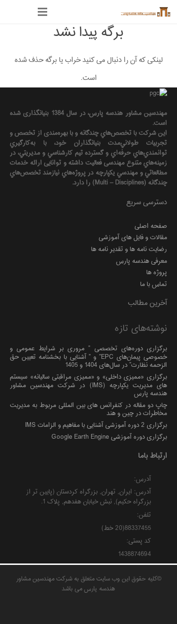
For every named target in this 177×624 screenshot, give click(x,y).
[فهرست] (42, 12)
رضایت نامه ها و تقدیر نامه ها (129, 249)
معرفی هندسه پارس (141, 261)
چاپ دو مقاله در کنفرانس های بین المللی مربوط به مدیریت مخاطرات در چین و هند (88, 409)
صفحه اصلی (151, 226)
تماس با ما (153, 284)
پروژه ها (156, 272)
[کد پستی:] (159, 542)
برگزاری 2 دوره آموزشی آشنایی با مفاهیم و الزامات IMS (96, 425)
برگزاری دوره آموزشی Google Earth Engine (109, 437)
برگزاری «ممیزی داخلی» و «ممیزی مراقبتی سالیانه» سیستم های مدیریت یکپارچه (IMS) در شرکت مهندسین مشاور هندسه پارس (88, 385)
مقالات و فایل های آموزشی (133, 237)
